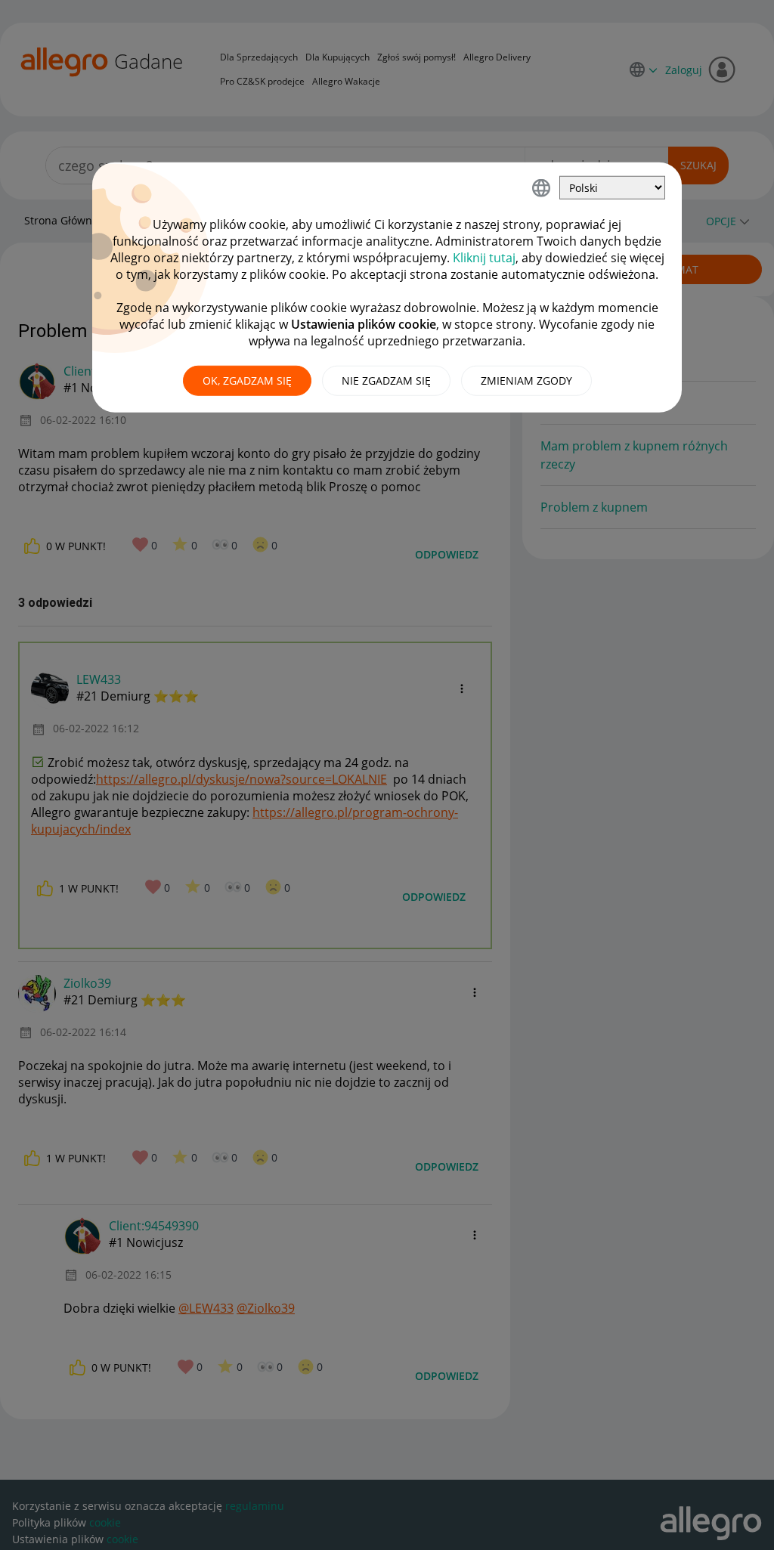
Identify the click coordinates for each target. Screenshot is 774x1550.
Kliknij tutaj (484, 257)
